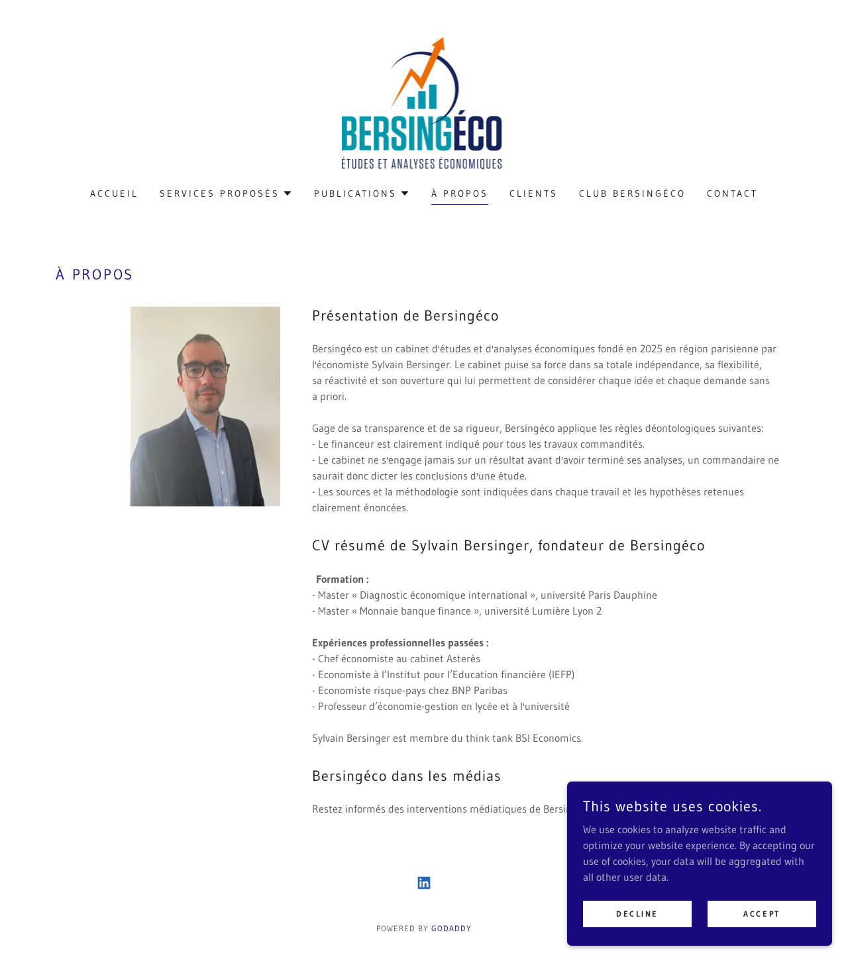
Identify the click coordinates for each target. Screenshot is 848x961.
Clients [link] (533, 193)
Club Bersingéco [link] (632, 193)
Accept (761, 914)
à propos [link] (459, 193)
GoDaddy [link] (451, 928)
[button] (226, 193)
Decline (637, 914)
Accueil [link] (114, 193)
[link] (424, 102)
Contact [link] (732, 193)
